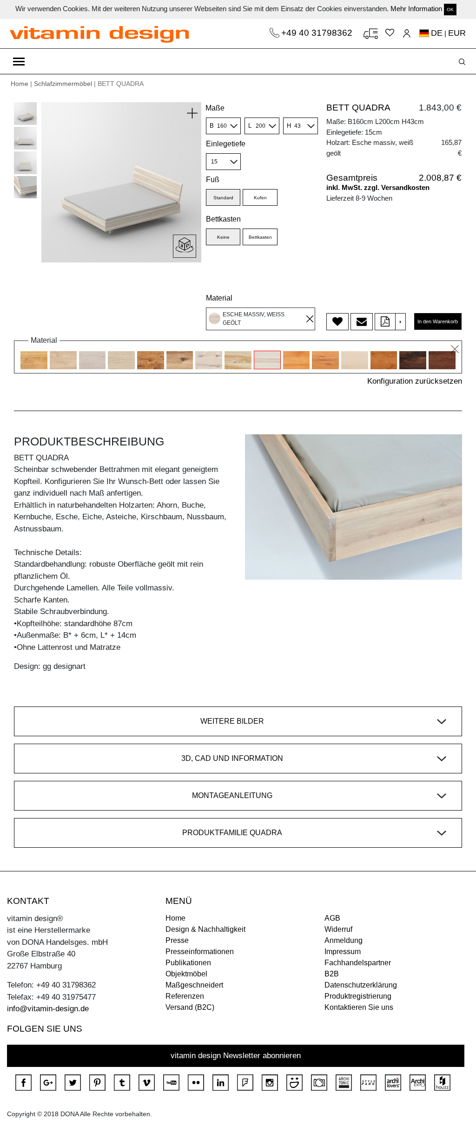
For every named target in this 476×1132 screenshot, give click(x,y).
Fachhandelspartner (357, 963)
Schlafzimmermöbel (63, 83)
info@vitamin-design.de (48, 1008)
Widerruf (338, 929)
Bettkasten (223, 219)
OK (450, 9)
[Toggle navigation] (18, 61)
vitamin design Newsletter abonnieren (236, 1055)
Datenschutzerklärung (360, 985)
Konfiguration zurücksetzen (414, 381)
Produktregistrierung (357, 996)
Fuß (212, 179)
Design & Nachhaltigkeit (205, 929)
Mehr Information (416, 9)
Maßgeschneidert (194, 985)
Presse (177, 940)
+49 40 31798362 (318, 33)
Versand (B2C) (189, 1007)
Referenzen (184, 996)
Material (219, 298)
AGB (332, 918)
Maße (215, 108)
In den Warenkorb (437, 321)
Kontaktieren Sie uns (358, 1007)
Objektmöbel (186, 974)
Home (19, 83)
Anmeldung (343, 940)
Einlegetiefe (225, 144)
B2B (331, 974)
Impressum (342, 951)
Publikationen (188, 963)
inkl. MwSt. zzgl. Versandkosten (378, 187)
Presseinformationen (199, 951)
